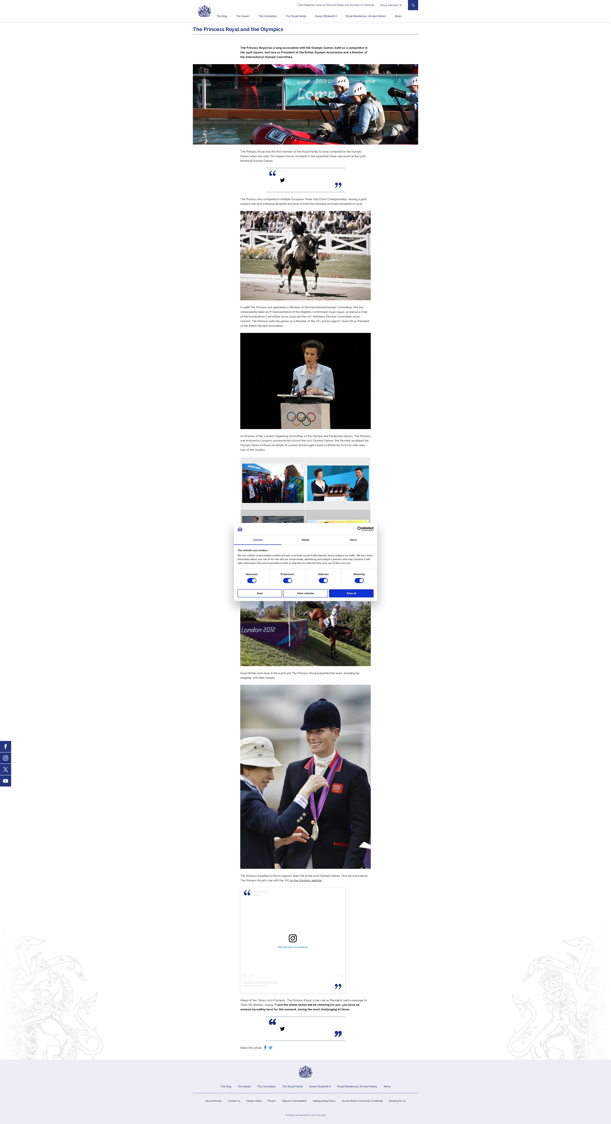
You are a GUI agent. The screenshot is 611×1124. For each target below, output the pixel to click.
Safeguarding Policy (324, 1100)
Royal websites (389, 5)
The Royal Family (296, 16)
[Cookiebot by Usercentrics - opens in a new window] (360, 529)
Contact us (234, 1100)
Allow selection (305, 593)
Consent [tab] (258, 539)
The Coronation (267, 16)
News (398, 16)
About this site (213, 1100)
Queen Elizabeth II (326, 16)
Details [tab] (305, 539)
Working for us (397, 1100)
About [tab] (353, 539)
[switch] (287, 580)
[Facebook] (265, 1048)
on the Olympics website (305, 880)
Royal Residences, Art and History (366, 16)
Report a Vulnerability (294, 1100)
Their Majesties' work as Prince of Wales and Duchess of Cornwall (335, 5)
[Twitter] (271, 1048)
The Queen (242, 16)
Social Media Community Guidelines (362, 1100)
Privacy (272, 1100)
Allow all (351, 593)
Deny (260, 593)
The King (221, 16)
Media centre (254, 1100)
